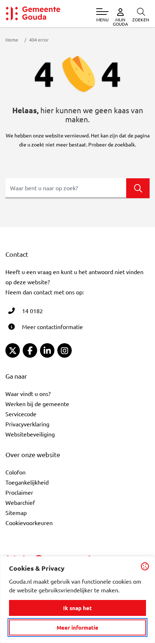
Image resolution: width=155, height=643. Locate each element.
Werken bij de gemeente (37, 403)
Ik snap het (77, 608)
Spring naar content (17, 26)
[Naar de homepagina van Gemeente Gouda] (33, 14)
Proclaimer (19, 492)
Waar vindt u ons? (27, 393)
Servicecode (20, 413)
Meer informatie (77, 627)
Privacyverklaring (27, 423)
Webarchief (20, 502)
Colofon (15, 472)
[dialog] (77, 599)
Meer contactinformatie (52, 326)
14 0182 (32, 310)
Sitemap (16, 512)
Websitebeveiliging (30, 434)
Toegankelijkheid (27, 482)
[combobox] (77, 188)
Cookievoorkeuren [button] (29, 522)
